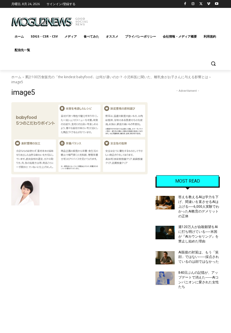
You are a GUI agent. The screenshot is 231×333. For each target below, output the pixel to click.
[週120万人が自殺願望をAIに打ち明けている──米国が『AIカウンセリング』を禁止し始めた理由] (165, 232)
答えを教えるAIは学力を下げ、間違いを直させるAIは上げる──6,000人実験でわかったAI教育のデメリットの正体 (198, 206)
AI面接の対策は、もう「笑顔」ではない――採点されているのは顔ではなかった (198, 257)
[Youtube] (216, 4)
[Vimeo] (208, 4)
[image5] (79, 138)
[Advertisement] (154, 19)
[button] (213, 63)
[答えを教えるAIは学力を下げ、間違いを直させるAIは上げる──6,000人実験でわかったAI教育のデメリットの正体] (165, 202)
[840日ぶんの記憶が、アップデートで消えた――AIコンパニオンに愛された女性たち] (165, 278)
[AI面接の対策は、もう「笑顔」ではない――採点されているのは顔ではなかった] (165, 258)
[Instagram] (193, 4)
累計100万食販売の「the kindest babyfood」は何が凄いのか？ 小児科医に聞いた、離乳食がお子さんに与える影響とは (116, 77)
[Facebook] (185, 4)
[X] (201, 4)
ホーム (16, 77)
